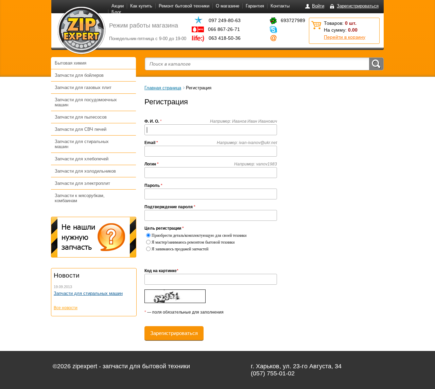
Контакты (280, 5)
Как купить (141, 5)
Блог (116, 12)
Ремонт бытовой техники (184, 5)
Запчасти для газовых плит (83, 87)
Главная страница (162, 87)
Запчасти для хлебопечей (81, 158)
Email (151, 142)
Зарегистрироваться (358, 5)
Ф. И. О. (151, 121)
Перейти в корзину (344, 37)
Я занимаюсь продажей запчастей (180, 249)
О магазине (227, 5)
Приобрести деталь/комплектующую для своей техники (199, 235)
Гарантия (255, 5)
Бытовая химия (70, 63)
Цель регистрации (164, 228)
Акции (117, 5)
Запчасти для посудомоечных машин (86, 102)
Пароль (153, 185)
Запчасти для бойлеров (79, 75)
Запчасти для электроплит (82, 183)
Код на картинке (161, 270)
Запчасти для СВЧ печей (80, 129)
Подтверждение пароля (169, 207)
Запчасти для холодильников (85, 171)
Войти (318, 5)
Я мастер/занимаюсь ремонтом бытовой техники (193, 242)
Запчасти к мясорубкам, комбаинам (80, 198)
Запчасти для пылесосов (81, 117)
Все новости (65, 307)
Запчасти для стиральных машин (82, 144)
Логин (151, 164)
